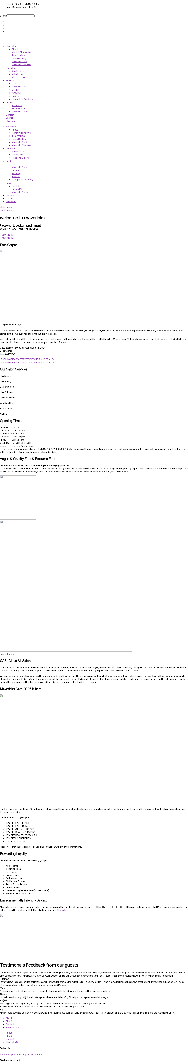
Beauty (15, 89)
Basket (9, 117)
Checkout (11, 120)
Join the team (18, 71)
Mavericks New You (21, 64)
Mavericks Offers (20, 111)
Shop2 (9, 1021)
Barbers (16, 95)
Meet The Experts (21, 77)
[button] (94, 12)
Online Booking (19, 58)
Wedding (16, 92)
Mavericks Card (19, 61)
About (15, 49)
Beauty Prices (18, 108)
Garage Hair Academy (22, 99)
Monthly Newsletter (21, 52)
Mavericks (11, 46)
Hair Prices (17, 105)
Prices (9, 102)
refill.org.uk (60, 910)
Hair (14, 83)
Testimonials (18, 55)
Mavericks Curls (19, 86)
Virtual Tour (17, 74)
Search (3, 15)
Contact (10, 114)
